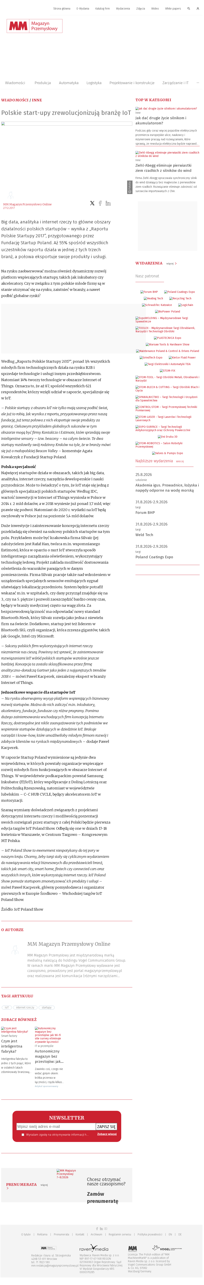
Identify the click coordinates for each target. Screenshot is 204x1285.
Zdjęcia (140, 8)
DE (180, 1234)
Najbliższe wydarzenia (159, 460)
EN (170, 1234)
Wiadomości (15, 83)
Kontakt (80, 1234)
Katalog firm (102, 8)
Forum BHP (145, 512)
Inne (37, 100)
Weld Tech (144, 534)
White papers (173, 8)
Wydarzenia (123, 8)
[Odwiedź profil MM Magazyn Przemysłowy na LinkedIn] (101, 1228)
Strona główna (61, 8)
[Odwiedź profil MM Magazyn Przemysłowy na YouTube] (105, 1228)
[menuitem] (61, 8)
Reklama (42, 1234)
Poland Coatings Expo (154, 557)
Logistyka (94, 83)
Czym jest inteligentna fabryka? (11, 1046)
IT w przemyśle (44, 1046)
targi (138, 507)
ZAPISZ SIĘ (106, 1126)
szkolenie (141, 480)
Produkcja (43, 83)
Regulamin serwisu (120, 1234)
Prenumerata (61, 1234)
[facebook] (100, 203)
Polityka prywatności (150, 1234)
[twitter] (92, 203)
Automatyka (69, 83)
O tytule (26, 1234)
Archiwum (96, 1234)
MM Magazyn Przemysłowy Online (27, 204)
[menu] (101, 8)
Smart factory (9, 1036)
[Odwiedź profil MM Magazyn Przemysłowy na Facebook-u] (97, 1228)
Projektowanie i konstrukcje (132, 83)
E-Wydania (83, 8)
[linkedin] (108, 203)
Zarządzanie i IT (175, 83)
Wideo (155, 8)
